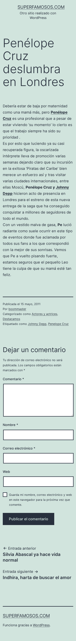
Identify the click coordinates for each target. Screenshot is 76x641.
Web (6, 472)
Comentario (13, 379)
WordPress (41, 625)
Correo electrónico (19, 448)
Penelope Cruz (58, 324)
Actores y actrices (44, 314)
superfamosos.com (41, 7)
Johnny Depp (37, 324)
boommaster (17, 309)
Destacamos (11, 319)
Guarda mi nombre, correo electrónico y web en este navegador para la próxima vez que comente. (40, 499)
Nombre (10, 425)
